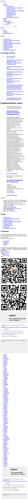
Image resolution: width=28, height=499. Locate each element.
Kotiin (5, 3)
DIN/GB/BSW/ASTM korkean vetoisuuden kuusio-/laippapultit (14, 88)
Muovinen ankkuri (11, 11)
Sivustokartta (4, 250)
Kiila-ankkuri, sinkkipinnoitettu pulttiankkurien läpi (14, 63)
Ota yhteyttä (6, 24)
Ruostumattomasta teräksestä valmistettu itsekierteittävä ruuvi (13, 112)
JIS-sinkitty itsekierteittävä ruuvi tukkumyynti (15, 181)
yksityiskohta (14, 173)
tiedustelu (9, 173)
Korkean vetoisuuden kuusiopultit (14, 7)
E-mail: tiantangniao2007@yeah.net (12, 208)
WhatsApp (6, 255)
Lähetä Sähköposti (5, 253)
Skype (2, 256)
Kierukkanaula (10, 6)
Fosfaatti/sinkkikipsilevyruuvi (13, 99)
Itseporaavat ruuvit (11, 13)
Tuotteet (5, 5)
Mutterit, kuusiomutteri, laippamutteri (15, 10)
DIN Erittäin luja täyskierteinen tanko (15, 69)
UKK (5, 20)
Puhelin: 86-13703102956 (10, 207)
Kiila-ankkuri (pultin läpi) (13, 17)
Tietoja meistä (7, 21)
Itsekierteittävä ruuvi (11, 14)
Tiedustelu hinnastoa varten (7, 238)
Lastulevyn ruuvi (11, 9)
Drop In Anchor (10, 57)
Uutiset (5, 18)
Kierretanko (9, 15)
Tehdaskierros (10, 22)
